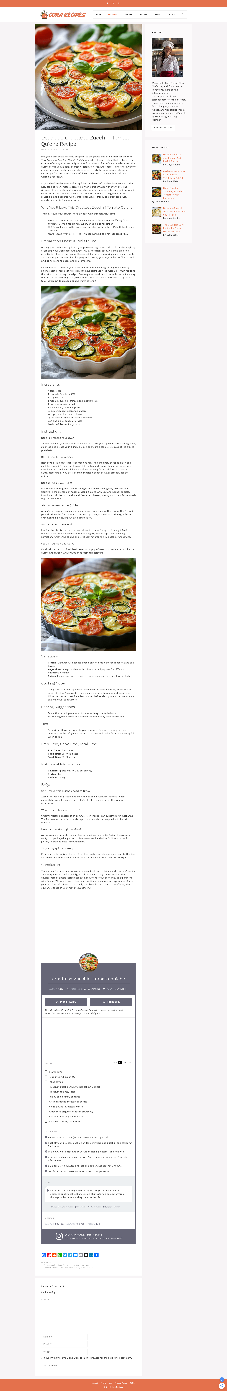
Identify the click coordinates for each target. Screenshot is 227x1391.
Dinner (128, 14)
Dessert (143, 14)
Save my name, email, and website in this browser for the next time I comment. (88, 1357)
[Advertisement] (88, 1038)
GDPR (132, 1383)
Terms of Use (106, 1383)
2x (125, 1062)
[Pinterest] (118, 3)
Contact (171, 14)
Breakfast (113, 14)
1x (120, 1062)
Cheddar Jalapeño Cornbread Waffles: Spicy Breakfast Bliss (68, 1268)
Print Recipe (68, 1002)
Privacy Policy (121, 1383)
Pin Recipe (113, 1002)
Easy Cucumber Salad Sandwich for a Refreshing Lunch (67, 1265)
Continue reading (163, 128)
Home (98, 14)
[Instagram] (113, 3)
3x (130, 1062)
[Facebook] (107, 3)
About (157, 14)
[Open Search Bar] (183, 14)
